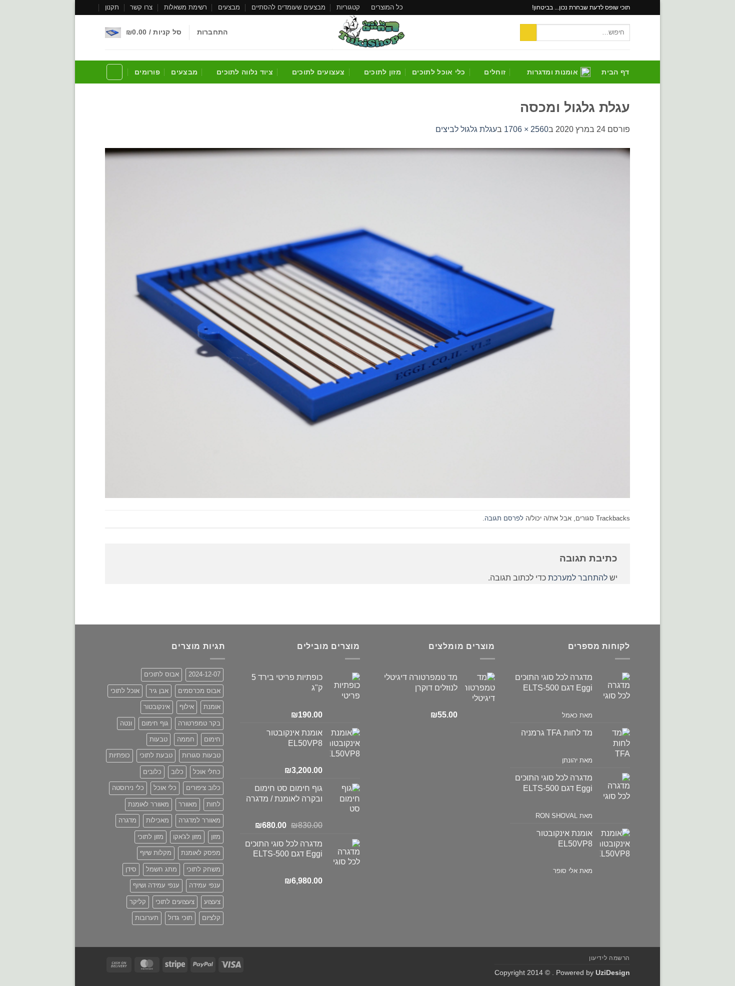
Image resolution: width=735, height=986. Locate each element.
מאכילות (157, 820)
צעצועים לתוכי (175, 902)
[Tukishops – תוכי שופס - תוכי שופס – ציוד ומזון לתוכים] (368, 32)
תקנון (112, 7)
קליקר (138, 902)
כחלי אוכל (206, 772)
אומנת (212, 706)
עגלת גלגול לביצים (466, 129)
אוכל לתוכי (125, 690)
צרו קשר (141, 7)
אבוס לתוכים (161, 674)
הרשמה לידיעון (609, 958)
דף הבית (615, 72)
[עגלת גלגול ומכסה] (367, 322)
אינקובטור (157, 706)
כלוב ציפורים (203, 788)
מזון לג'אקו (187, 836)
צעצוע (212, 902)
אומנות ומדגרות (552, 72)
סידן (131, 869)
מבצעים (229, 7)
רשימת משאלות (185, 7)
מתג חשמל (161, 869)
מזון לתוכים (382, 72)
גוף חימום (155, 723)
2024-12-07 (204, 674)
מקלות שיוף (156, 852)
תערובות (146, 918)
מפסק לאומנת (200, 852)
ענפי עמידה (204, 885)
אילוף (187, 706)
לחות (213, 804)
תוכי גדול (180, 918)
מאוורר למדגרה (199, 820)
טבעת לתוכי (156, 755)
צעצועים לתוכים (318, 72)
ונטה (126, 723)
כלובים (152, 772)
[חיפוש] (114, 72)
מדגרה (127, 820)
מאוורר (187, 804)
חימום (212, 739)
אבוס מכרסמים (199, 690)
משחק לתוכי (203, 869)
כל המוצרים (387, 7)
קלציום (211, 918)
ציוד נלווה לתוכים (244, 72)
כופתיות (119, 755)
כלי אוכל (165, 788)
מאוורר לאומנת (148, 804)
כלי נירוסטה (128, 788)
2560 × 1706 (526, 129)
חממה (185, 739)
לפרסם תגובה (504, 518)
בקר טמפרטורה (199, 723)
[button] (212, 32)
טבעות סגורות (201, 755)
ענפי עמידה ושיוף (156, 885)
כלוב (177, 772)
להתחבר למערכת (578, 578)
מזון (215, 836)
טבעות (159, 739)
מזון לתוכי (151, 836)
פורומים (147, 72)
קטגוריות (348, 7)
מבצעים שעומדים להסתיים (289, 7)
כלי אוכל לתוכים (438, 72)
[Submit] (528, 32)
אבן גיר (158, 690)
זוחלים (495, 72)
